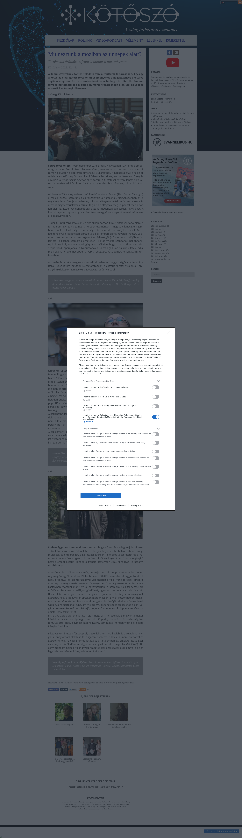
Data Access (121, 505)
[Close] (169, 333)
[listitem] (121, 381)
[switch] (155, 387)
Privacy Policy (137, 505)
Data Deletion (105, 505)
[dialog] (121, 419)
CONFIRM (101, 495)
